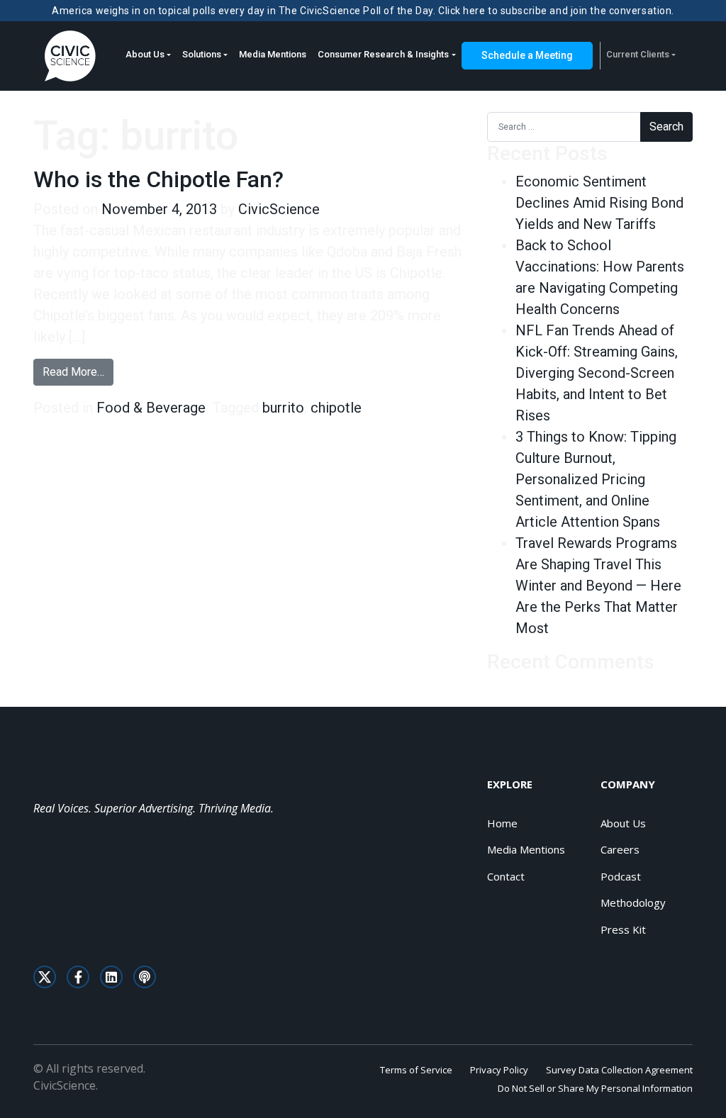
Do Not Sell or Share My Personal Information (595, 1088)
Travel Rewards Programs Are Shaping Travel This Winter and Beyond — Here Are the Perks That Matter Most (598, 586)
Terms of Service (416, 1069)
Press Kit (623, 929)
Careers (620, 849)
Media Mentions (272, 54)
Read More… (78, 371)
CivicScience (279, 209)
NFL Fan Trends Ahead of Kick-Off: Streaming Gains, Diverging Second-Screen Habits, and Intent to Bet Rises (596, 373)
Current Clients (637, 54)
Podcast (621, 876)
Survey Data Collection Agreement (619, 1069)
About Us (144, 54)
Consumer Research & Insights (383, 54)
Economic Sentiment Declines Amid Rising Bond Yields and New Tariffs (599, 203)
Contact (506, 876)
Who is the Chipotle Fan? (158, 179)
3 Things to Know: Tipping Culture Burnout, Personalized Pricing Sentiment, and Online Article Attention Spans (595, 479)
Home (502, 823)
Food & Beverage (151, 407)
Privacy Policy (499, 1069)
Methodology (633, 902)
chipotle (336, 407)
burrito (283, 407)
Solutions (201, 54)
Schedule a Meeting (527, 55)
